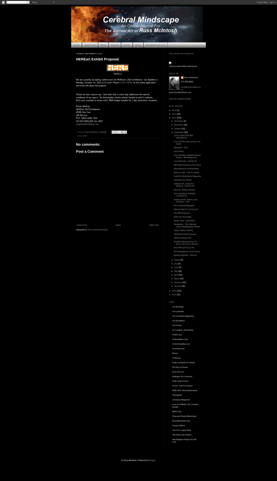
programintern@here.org (87, 124)
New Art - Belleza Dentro (184, 190)
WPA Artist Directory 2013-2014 (187, 165)
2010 (174, 295)
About (138, 45)
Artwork (115, 45)
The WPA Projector (182, 213)
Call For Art (90, 45)
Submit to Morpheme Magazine (187, 176)
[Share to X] (119, 132)
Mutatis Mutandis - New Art (185, 255)
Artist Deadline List (181, 344)
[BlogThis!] (116, 132)
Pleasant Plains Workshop (184, 416)
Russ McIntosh (191, 77)
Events (126, 45)
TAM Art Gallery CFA (182, 238)
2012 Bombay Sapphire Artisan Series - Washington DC (187, 156)
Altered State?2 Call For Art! (186, 209)
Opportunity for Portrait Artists (186, 169)
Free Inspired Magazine (184, 205)
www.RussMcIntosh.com (180, 92)
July (176, 264)
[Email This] (113, 132)
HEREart (117, 74)
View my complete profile (180, 99)
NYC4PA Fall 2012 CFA (184, 248)
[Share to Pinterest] (125, 132)
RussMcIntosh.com (155, 45)
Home (76, 45)
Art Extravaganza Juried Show (187, 251)
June (176, 267)
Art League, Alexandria (182, 330)
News (103, 45)
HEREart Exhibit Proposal (185, 234)
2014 (174, 110)
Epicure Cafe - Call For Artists (186, 172)
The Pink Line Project (182, 435)
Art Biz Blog (177, 307)
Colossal (176, 358)
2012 (174, 118)
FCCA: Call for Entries (182, 386)
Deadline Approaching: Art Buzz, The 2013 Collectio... (186, 242)
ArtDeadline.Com (180, 339)
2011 (174, 291)
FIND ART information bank (184, 390)
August (177, 260)
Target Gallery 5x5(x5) (183, 230)
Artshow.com (178, 349)
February (178, 282)
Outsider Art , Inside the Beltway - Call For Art (184, 185)
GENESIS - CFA (181, 148)
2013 (174, 114)
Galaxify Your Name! (183, 180)
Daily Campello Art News (183, 362)
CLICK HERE (126, 82)
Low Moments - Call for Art (185, 161)
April (176, 275)
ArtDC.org (177, 335)
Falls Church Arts (180, 381)
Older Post (154, 225)
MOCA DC (177, 412)
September (179, 132)
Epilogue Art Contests (182, 376)
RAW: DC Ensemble (182, 217)
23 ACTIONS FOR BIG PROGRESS (183, 136)
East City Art (178, 372)
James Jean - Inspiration (184, 221)
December (179, 121)
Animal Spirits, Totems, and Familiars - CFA (185, 201)
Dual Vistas (179, 151)
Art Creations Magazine (183, 316)
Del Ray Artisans (180, 367)
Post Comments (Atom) (98, 230)
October (177, 129)
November (179, 125)
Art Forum (177, 325)
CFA (85, 136)
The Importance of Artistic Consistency (185, 194)
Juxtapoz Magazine (181, 400)
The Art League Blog (181, 430)
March (177, 279)
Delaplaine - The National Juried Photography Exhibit (187, 225)
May (176, 271)
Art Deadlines (178, 321)
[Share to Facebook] (122, 132)
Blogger (152, 460)
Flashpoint (177, 395)
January (178, 286)
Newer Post (82, 225)
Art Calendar (178, 311)
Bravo (175, 353)
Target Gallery (178, 425)
